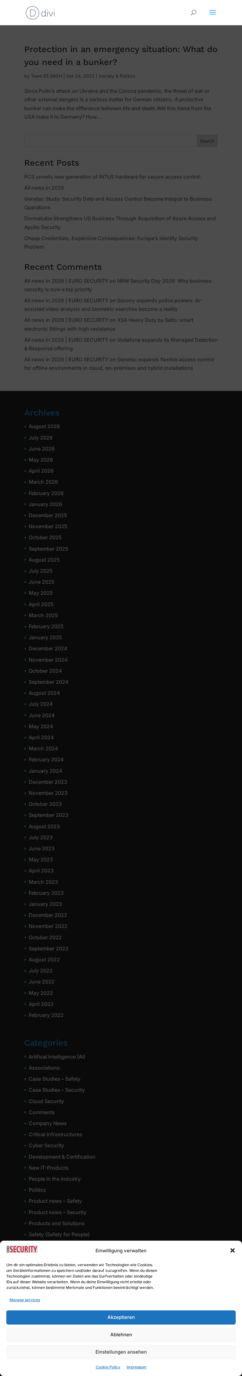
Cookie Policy (108, 1367)
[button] (232, 1250)
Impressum (137, 1367)
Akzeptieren (121, 1317)
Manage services (24, 1299)
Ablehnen (121, 1335)
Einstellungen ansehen (121, 1352)
